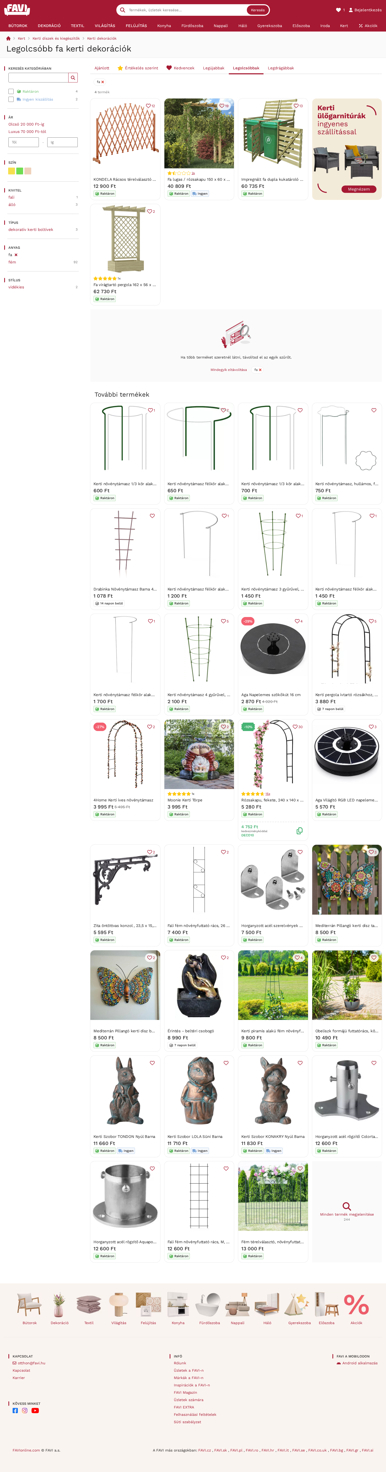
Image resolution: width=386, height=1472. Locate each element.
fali (11, 197)
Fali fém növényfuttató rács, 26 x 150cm (205, 925)
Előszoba (327, 1323)
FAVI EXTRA (184, 1407)
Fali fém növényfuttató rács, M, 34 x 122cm (207, 1242)
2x (193, 173)
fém (12, 262)
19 (227, 106)
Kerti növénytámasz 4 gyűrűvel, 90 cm (203, 694)
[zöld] (19, 171)
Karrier (19, 1378)
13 (301, 106)
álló (11, 204)
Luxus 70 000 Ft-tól (27, 131)
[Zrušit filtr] (15, 254)
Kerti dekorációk (102, 38)
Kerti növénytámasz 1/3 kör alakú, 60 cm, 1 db (284, 483)
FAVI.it (284, 1450)
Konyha (178, 1323)
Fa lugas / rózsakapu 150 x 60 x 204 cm (204, 179)
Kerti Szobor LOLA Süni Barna (195, 1136)
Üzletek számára (189, 1400)
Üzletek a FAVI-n (189, 1370)
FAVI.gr (353, 1450)
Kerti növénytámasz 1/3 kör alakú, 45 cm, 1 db (136, 483)
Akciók (356, 1323)
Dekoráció (60, 1323)
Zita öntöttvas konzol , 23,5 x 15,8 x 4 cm (131, 925)
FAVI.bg (337, 1450)
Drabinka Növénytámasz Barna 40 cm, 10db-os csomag (144, 589)
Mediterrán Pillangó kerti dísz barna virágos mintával (142, 1031)
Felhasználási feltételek (195, 1414)
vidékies (16, 287)
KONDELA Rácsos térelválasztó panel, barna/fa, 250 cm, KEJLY (151, 179)
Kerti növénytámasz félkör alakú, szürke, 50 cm (212, 589)
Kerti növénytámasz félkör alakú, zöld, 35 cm (210, 483)
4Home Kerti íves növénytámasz (123, 800)
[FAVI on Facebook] (15, 1410)
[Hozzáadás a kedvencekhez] (300, 410)
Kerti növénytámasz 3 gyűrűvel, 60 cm (276, 589)
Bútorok (30, 1323)
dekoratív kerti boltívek (30, 229)
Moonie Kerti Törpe (185, 800)
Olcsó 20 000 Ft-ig (26, 124)
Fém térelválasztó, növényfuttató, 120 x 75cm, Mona (289, 1242)
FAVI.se (299, 1450)
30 (300, 727)
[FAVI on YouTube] (35, 1410)
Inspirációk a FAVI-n (192, 1385)
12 (153, 106)
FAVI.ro (252, 1450)
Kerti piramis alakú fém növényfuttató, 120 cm (284, 1031)
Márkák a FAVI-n (189, 1378)
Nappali (237, 1323)
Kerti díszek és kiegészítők (56, 38)
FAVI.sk (221, 1450)
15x (267, 794)
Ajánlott (102, 68)
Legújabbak (214, 68)
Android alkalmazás (360, 1363)
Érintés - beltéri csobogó (191, 1031)
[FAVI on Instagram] (24, 1410)
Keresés (258, 10)
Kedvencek (184, 68)
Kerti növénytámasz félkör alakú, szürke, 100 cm (138, 694)
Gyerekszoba (299, 1323)
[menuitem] (18, 26)
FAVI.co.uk (318, 1450)
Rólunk (180, 1363)
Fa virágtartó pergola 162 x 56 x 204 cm (129, 284)
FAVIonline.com (26, 1450)
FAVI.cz (205, 1450)
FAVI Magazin (185, 1392)
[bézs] (27, 171)
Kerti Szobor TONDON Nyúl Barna (124, 1136)
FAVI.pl (237, 1450)
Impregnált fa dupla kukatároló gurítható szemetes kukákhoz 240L (303, 179)
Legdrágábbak (281, 68)
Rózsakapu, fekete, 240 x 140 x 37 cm (276, 800)
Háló (267, 1323)
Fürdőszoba (209, 1323)
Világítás (118, 1323)
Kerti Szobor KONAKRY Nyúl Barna (273, 1136)
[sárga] (11, 171)
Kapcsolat (21, 1370)
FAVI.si (367, 1450)
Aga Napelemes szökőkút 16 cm (271, 694)
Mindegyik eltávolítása (229, 370)
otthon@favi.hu (31, 1363)
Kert (21, 38)
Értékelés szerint (141, 68)
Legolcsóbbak (246, 68)
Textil (88, 1323)
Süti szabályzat (187, 1422)
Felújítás (148, 1323)
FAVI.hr (268, 1450)
